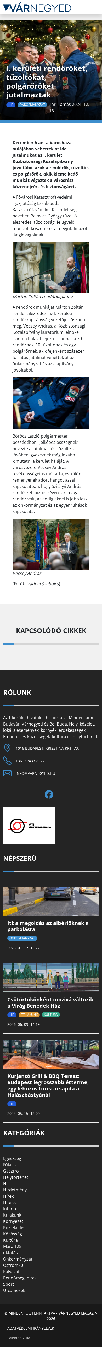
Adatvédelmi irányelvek (30, 1328)
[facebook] (51, 794)
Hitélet (9, 1202)
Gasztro (11, 1171)
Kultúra (51, 1014)
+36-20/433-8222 (30, 760)
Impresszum (19, 1337)
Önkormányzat (32, 104)
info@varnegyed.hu (35, 773)
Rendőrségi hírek (20, 1278)
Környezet (13, 1221)
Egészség (12, 1158)
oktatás (10, 1253)
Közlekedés (14, 1227)
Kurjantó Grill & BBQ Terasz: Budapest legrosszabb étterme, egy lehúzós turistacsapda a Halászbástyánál (48, 1085)
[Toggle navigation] (92, 7)
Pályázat (11, 1271)
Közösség (12, 1234)
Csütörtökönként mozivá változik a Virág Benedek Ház (50, 1002)
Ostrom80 (13, 1265)
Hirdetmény (15, 1190)
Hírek (8, 1196)
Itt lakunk (29, 1014)
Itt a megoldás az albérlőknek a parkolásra (48, 926)
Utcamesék (14, 1290)
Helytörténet (15, 1177)
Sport (8, 1284)
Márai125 (12, 1246)
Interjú (9, 1209)
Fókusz (10, 1165)
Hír (10, 104)
